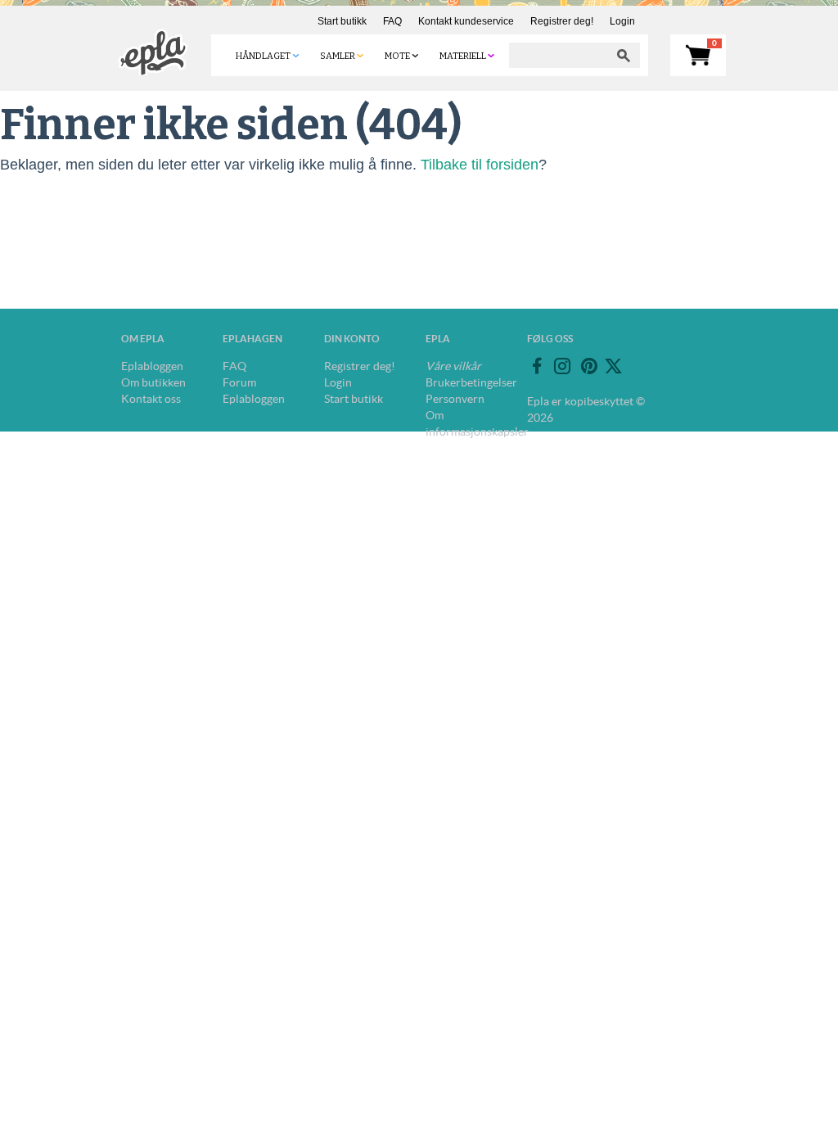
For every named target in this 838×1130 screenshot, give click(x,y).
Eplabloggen (152, 366)
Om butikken (153, 382)
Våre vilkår (453, 366)
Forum (239, 382)
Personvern (455, 398)
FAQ (392, 21)
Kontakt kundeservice (466, 21)
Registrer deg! (561, 21)
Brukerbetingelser (471, 382)
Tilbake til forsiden (479, 164)
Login (622, 21)
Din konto (352, 338)
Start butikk (342, 21)
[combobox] (558, 55)
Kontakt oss (151, 398)
